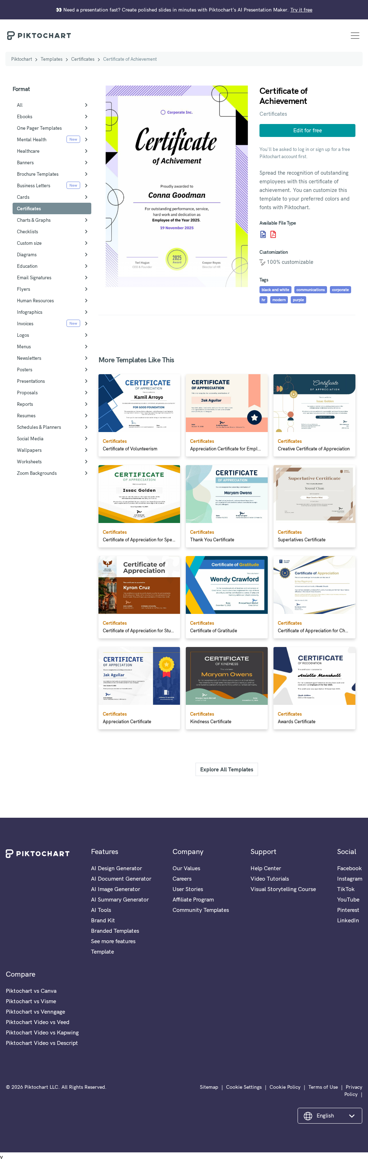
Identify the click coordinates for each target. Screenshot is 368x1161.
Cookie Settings (244, 1087)
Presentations (31, 381)
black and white (275, 289)
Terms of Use (323, 1087)
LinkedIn (348, 920)
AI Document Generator (121, 878)
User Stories (187, 888)
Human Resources (35, 300)
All (20, 105)
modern (279, 299)
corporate (340, 289)
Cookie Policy (285, 1087)
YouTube (348, 899)
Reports (25, 404)
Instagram (349, 878)
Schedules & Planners (39, 427)
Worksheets (29, 461)
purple (298, 299)
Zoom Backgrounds (37, 473)
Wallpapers (29, 450)
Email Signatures (34, 277)
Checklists (27, 231)
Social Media (30, 438)
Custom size (29, 243)
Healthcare (28, 151)
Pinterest (348, 909)
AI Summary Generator (120, 899)
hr (263, 299)
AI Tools (101, 909)
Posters (24, 369)
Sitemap (209, 1087)
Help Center (265, 868)
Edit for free (307, 130)
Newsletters (29, 358)
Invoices (25, 323)
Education (27, 266)
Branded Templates (115, 930)
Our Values (186, 868)
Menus (24, 346)
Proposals (27, 392)
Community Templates (200, 909)
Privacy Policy (353, 1090)
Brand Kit (103, 920)
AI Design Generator (116, 868)
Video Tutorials (269, 878)
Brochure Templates (38, 174)
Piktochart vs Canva (31, 990)
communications (310, 289)
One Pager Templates (39, 128)
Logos (23, 335)
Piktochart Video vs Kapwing (42, 1032)
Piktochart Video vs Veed (37, 1021)
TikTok (346, 888)
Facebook (349, 868)
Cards (23, 197)
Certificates (83, 59)
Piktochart (21, 59)
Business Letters (33, 185)
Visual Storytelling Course (283, 888)
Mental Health (31, 139)
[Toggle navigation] (355, 35)
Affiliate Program (193, 899)
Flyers (23, 289)
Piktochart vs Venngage (35, 1011)
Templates (52, 59)
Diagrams (27, 254)
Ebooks (24, 116)
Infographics (29, 312)
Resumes (26, 415)
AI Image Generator (115, 888)
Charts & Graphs (34, 220)
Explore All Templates (226, 769)
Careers (182, 878)
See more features (113, 941)
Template (102, 951)
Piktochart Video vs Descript (42, 1042)
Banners (25, 162)
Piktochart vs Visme (31, 1001)
